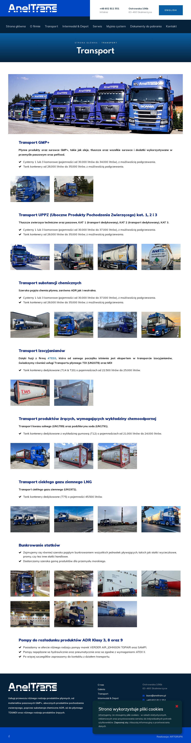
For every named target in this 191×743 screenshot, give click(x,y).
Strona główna (16, 26)
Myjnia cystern (116, 26)
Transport (51, 26)
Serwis (97, 26)
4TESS (52, 358)
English (171, 10)
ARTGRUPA (176, 736)
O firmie (35, 26)
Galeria (101, 689)
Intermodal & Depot (75, 26)
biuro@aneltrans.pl (156, 695)
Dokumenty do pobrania (146, 26)
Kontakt (171, 26)
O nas (101, 684)
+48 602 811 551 (156, 699)
